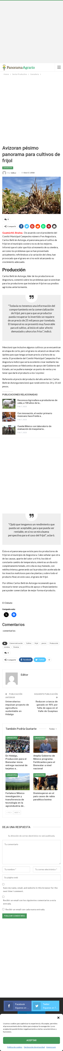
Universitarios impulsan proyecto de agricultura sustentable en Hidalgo (17, 708)
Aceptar (31, 1040)
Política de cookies (14, 1047)
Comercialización (16, 643)
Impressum (51, 1047)
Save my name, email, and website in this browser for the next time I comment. (30, 889)
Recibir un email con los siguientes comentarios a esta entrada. (29, 902)
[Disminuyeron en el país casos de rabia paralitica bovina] (45, 781)
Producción (54, 643)
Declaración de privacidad (34, 1047)
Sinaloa (16, 647)
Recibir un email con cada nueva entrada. (25, 909)
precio (44, 643)
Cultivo (28, 643)
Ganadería (7, 168)
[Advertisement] (31, 31)
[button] (58, 1017)
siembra (7, 647)
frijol (36, 643)
